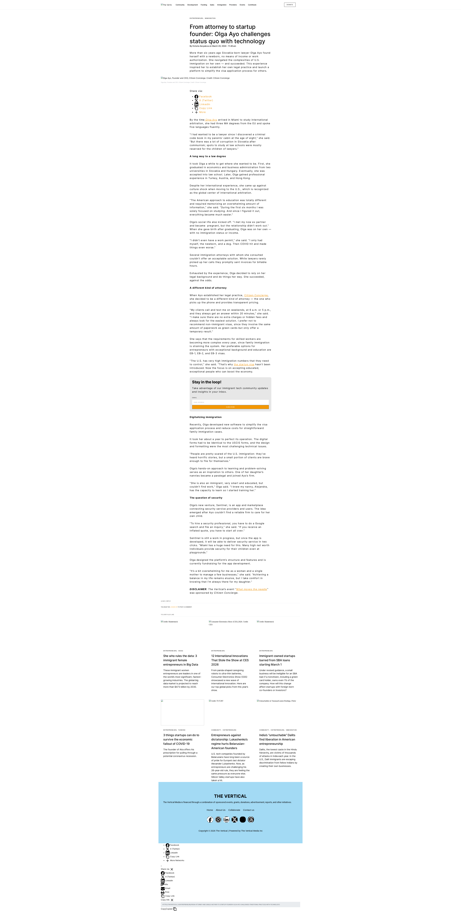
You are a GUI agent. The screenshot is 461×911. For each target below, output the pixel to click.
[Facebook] (210, 820)
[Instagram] (218, 820)
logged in (173, 607)
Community (216, 730)
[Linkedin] (226, 820)
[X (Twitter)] (168, 849)
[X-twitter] (235, 820)
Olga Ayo (211, 119)
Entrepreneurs (196, 18)
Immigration (210, 18)
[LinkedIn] (168, 852)
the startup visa (244, 364)
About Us (220, 810)
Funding (181, 730)
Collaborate (234, 810)
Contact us (248, 810)
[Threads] (251, 820)
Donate (290, 5)
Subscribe (230, 407)
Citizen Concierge (256, 295)
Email (194, 397)
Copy (166, 909)
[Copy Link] (168, 856)
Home (210, 810)
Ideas (180, 651)
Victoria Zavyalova (200, 46)
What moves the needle (251, 589)
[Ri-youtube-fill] (243, 820)
